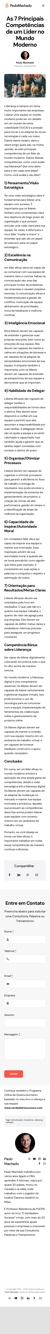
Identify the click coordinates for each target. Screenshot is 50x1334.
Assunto (9, 1015)
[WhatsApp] (27, 875)
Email (8, 976)
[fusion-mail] (44, 1163)
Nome (9, 931)
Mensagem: (12, 1034)
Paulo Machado (11, 1292)
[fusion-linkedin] (44, 1159)
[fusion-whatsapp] (29, 1159)
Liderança (38, 1120)
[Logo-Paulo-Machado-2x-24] (19, 4)
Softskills (9, 1122)
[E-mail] (36, 875)
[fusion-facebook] (39, 1163)
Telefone (10, 951)
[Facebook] (9, 875)
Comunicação (17, 1120)
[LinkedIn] (18, 875)
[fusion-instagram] (39, 1159)
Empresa (9, 995)
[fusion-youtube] (34, 1159)
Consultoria (28, 1120)
